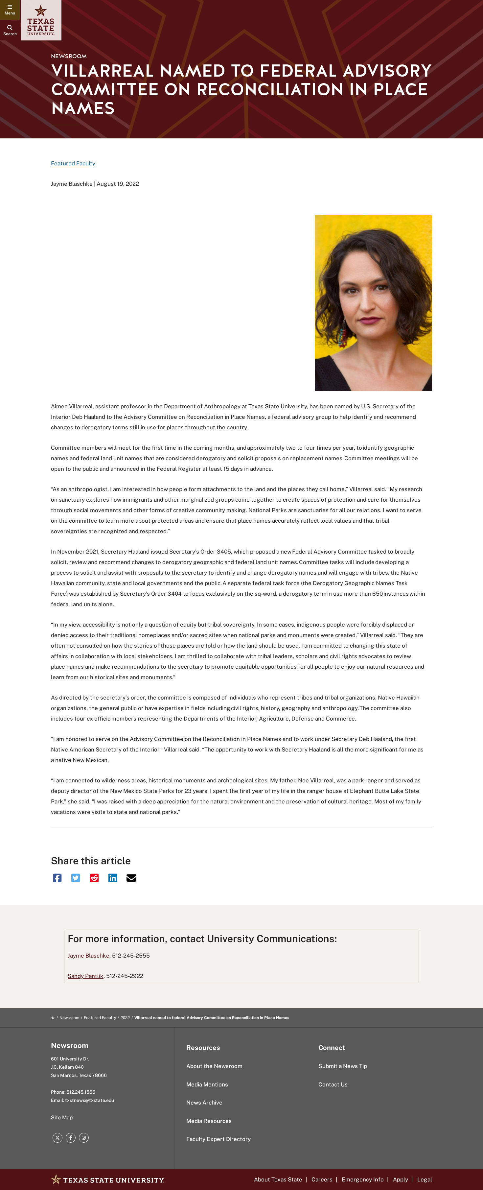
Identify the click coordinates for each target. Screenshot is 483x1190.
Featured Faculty (73, 163)
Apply (400, 1179)
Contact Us (333, 1084)
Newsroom (69, 56)
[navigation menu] (10, 10)
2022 (125, 1017)
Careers (322, 1179)
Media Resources (209, 1121)
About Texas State (278, 1179)
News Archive (204, 1102)
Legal (424, 1179)
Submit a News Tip (342, 1066)
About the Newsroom (214, 1066)
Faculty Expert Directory (218, 1139)
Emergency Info (363, 1179)
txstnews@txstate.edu (89, 1100)
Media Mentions (207, 1084)
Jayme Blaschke (88, 955)
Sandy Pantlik (86, 976)
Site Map (62, 1117)
